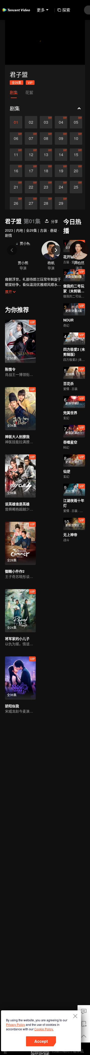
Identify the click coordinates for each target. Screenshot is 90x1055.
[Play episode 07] (31, 138)
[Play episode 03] (46, 122)
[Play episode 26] (16, 203)
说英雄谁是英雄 (17, 503)
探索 (66, 10)
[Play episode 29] (61, 203)
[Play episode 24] (61, 187)
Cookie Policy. (44, 1029)
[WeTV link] (16, 10)
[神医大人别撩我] (20, 408)
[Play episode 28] (46, 203)
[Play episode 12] (31, 154)
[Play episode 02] (31, 122)
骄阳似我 (12, 705)
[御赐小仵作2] (20, 543)
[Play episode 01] (16, 122)
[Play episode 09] (61, 138)
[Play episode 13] (46, 154)
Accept (41, 1041)
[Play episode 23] (46, 187)
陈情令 (10, 369)
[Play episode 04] (61, 122)
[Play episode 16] (16, 171)
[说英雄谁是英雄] (20, 476)
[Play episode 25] (76, 187)
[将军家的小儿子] (20, 610)
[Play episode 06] (16, 138)
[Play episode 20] (76, 171)
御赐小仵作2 (14, 571)
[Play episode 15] (76, 154)
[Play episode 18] (46, 171)
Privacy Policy (15, 1024)
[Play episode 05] (76, 122)
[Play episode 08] (46, 138)
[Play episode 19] (61, 171)
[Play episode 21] (16, 187)
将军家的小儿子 (17, 638)
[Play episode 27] (31, 203)
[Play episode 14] (61, 154)
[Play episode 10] (76, 138)
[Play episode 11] (16, 154)
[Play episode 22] (31, 187)
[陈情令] (20, 341)
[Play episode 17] (31, 171)
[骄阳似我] (20, 678)
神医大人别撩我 (17, 436)
